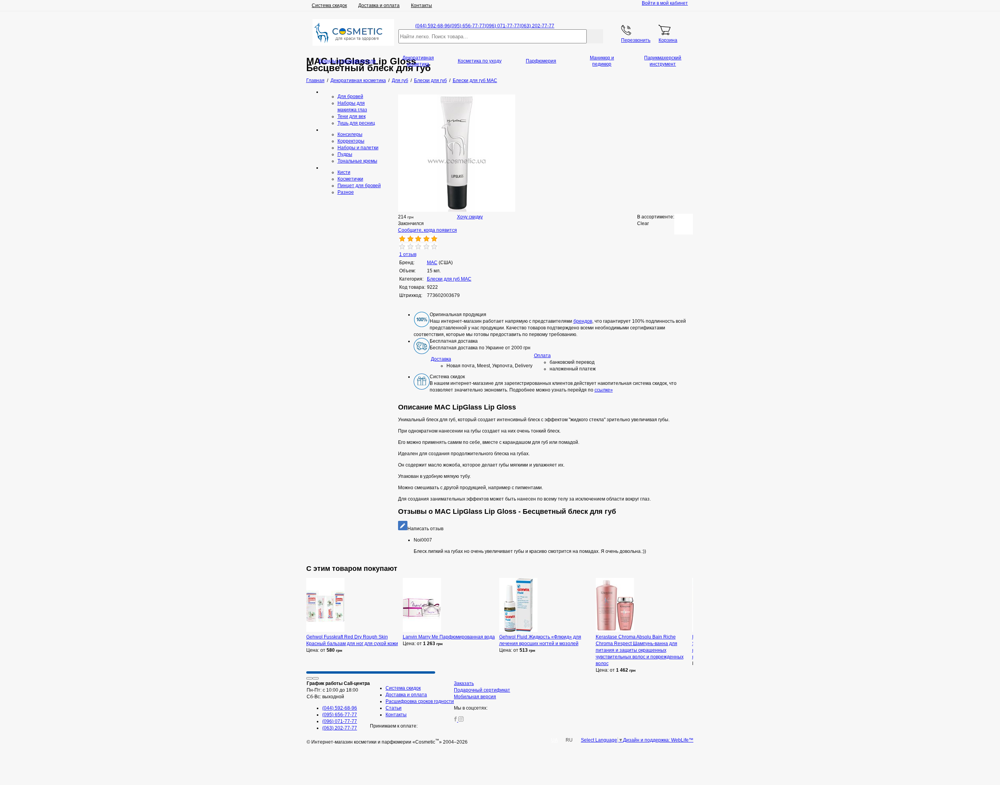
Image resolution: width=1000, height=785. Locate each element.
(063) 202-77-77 (537, 26)
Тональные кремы (357, 161)
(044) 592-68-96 (432, 26)
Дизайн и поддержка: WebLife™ (658, 740)
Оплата (542, 355)
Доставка (441, 359)
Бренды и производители (347, 61)
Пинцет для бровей (359, 185)
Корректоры (351, 141)
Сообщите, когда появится (427, 230)
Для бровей (350, 96)
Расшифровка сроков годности (420, 701)
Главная (315, 80)
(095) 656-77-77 (467, 26)
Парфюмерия (541, 61)
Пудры (345, 154)
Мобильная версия (475, 696)
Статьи (394, 708)
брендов (582, 321)
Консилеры (350, 134)
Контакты (421, 5)
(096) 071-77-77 (502, 26)
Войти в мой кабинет (665, 3)
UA (554, 740)
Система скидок (329, 5)
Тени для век (352, 116)
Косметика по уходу (480, 61)
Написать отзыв (425, 528)
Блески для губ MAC (449, 279)
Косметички (350, 179)
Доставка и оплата (379, 5)
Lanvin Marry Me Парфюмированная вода (449, 637)
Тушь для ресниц (356, 123)
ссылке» (604, 390)
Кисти (344, 172)
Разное (346, 192)
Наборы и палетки (358, 147)
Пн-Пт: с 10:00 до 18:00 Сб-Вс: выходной (338, 690)
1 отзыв (407, 254)
